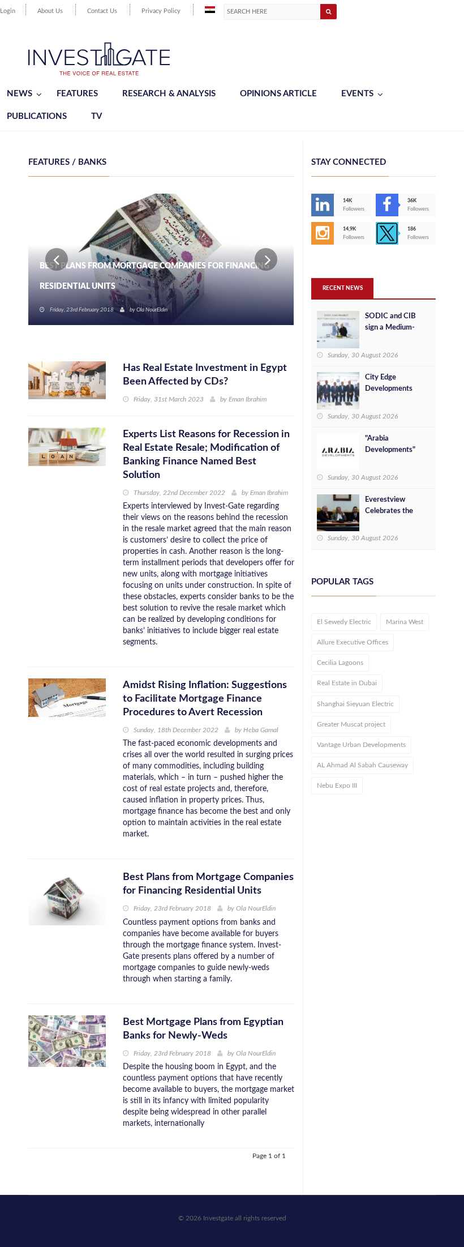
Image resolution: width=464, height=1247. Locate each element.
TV (96, 116)
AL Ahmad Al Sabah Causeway (362, 765)
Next (266, 259)
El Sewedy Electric (344, 621)
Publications (37, 116)
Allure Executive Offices (352, 642)
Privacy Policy (161, 11)
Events (357, 93)
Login (7, 11)
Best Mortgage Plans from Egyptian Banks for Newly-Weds (203, 1029)
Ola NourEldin (151, 310)
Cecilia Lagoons (340, 662)
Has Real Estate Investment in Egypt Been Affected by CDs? (205, 375)
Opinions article (278, 93)
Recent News (343, 288)
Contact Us (102, 11)
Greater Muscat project (351, 724)
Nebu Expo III (337, 785)
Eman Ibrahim (248, 399)
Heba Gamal (260, 730)
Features (77, 93)
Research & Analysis (169, 93)
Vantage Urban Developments (361, 744)
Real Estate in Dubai (347, 683)
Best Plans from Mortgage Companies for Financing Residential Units (154, 276)
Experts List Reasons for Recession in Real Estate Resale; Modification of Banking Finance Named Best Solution (206, 454)
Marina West (404, 621)
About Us (50, 11)
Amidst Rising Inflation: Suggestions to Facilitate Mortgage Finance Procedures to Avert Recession (205, 699)
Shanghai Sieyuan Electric (355, 704)
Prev (56, 259)
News (19, 93)
